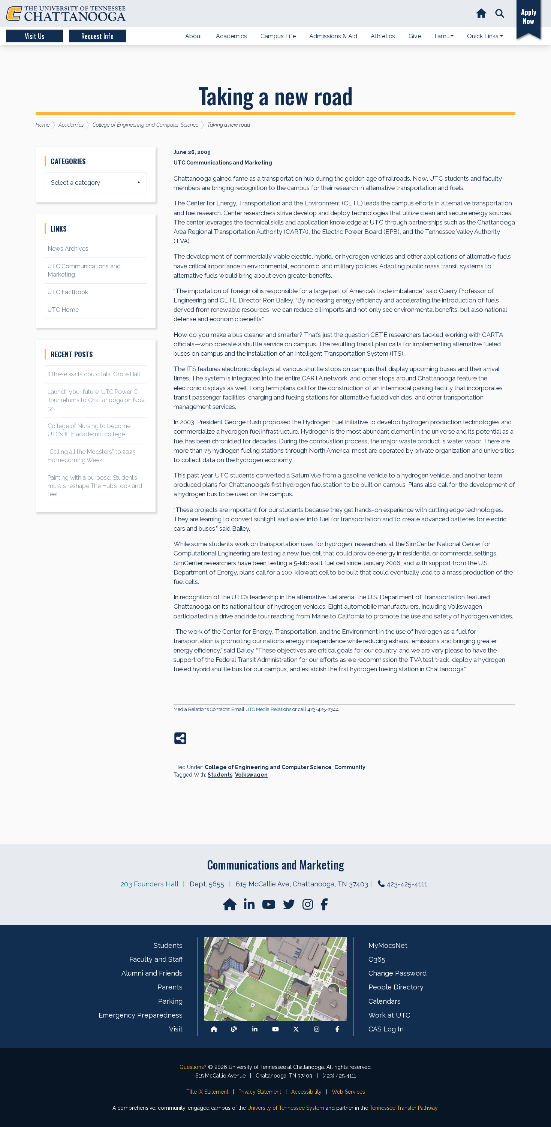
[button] (500, 13)
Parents (170, 987)
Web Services (348, 1092)
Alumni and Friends (152, 973)
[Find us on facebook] (324, 906)
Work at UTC (389, 1015)
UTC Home (63, 309)
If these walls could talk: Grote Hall (94, 374)
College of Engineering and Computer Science (268, 767)
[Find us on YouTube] (269, 906)
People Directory (396, 987)
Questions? (193, 1067)
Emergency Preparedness (141, 1015)
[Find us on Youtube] (275, 1029)
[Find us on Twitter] (289, 906)
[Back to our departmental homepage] (214, 1029)
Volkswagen (251, 775)
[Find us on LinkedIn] (250, 906)
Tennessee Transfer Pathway (403, 1108)
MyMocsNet (387, 945)
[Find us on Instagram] (308, 906)
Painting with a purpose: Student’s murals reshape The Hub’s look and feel (95, 486)
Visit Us (34, 36)
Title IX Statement (207, 1092)
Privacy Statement (259, 1092)
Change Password (397, 973)
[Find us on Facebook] (337, 1029)
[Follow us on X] (296, 1029)
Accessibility (306, 1092)
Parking (170, 1001)
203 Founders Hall (149, 884)
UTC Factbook (68, 292)
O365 (376, 959)
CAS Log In (386, 1029)
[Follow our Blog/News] (234, 1029)
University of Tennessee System (285, 1108)
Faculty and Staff (156, 959)
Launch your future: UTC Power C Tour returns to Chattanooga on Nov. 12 (96, 400)
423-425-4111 (406, 884)
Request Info (97, 36)
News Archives (68, 248)
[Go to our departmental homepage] (230, 906)
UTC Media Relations (268, 709)
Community (349, 767)
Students (220, 775)
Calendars (384, 1001)
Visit (176, 1029)
